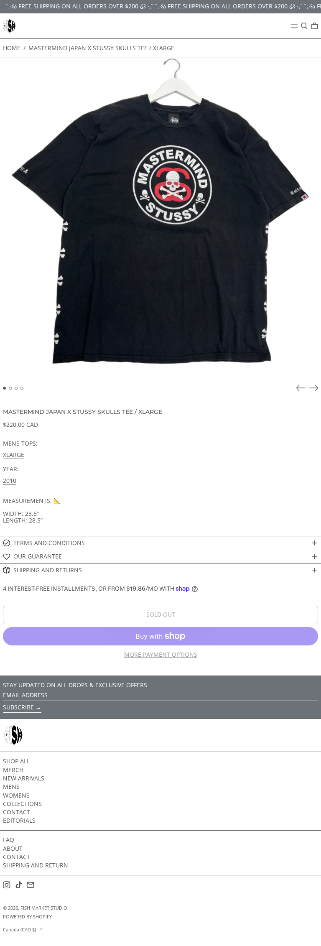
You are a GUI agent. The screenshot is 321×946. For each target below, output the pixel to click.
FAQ (8, 840)
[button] (304, 26)
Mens (11, 786)
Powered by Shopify (27, 916)
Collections (22, 804)
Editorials (19, 820)
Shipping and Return (35, 865)
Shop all (16, 761)
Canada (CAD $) (20, 929)
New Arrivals (23, 778)
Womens (16, 795)
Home (11, 48)
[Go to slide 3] (16, 388)
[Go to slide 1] (4, 388)
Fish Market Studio (43, 908)
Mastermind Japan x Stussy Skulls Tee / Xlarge (101, 48)
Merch (13, 770)
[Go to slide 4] (21, 388)
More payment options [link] (160, 654)
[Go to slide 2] (10, 388)
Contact (16, 812)
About (13, 848)
